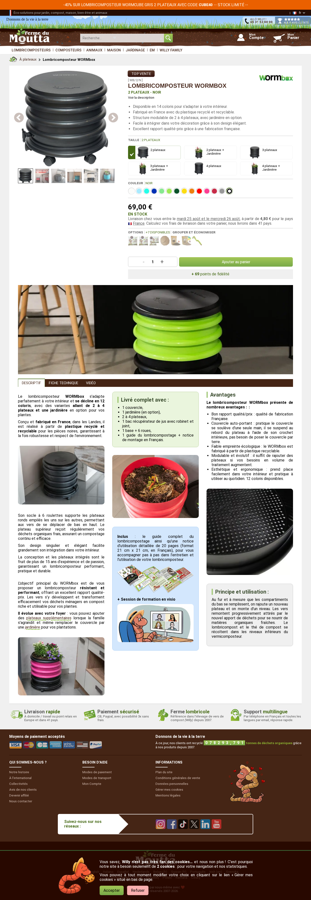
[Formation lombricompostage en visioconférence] (155, 640)
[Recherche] (168, 38)
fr (300, 13)
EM (152, 50)
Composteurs (68, 50)
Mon (91, 784)
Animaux (94, 50)
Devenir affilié (19, 795)
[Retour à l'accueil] (13, 58)
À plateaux (27, 59)
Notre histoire (19, 772)
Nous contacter (20, 801)
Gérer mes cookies (169, 789)
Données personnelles (172, 784)
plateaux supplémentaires (48, 618)
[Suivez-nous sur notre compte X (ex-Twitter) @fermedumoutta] (194, 832)
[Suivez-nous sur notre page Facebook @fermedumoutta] (172, 832)
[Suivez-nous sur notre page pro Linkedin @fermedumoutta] (205, 832)
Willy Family (171, 50)
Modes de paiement (97, 772)
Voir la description (141, 97)
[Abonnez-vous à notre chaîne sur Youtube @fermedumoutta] (216, 832)
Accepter (112, 890)
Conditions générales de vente (178, 778)
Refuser (138, 890)
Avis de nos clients (23, 789)
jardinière (32, 627)
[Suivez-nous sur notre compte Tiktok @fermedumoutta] (183, 832)
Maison (114, 50)
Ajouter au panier (236, 262)
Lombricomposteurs (31, 50)
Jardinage (135, 50)
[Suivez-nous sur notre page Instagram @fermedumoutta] (161, 832)
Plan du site (164, 772)
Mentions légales (168, 795)
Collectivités (18, 784)
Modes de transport (96, 778)
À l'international (20, 778)
